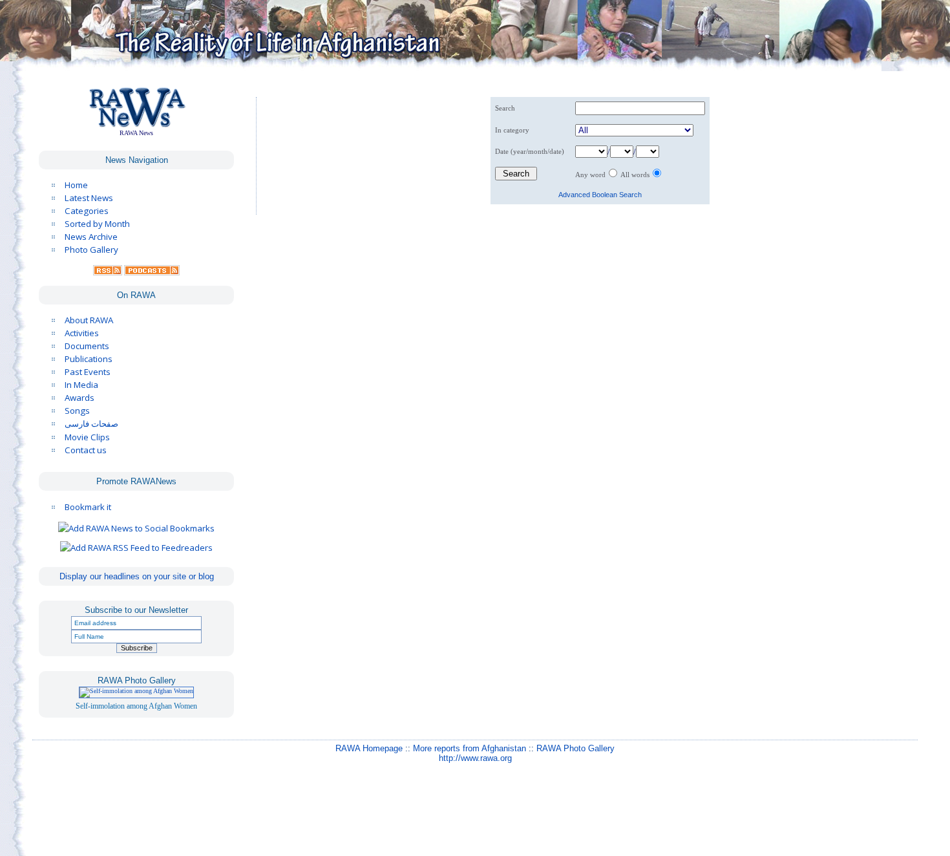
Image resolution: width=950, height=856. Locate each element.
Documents (87, 346)
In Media (81, 385)
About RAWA (89, 320)
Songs (77, 410)
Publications (88, 359)
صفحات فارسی (91, 424)
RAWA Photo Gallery (575, 738)
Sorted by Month (97, 224)
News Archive (91, 236)
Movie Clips (87, 437)
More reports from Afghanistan (469, 738)
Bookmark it (88, 507)
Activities (82, 333)
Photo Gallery (91, 249)
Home (76, 185)
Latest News (89, 198)
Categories (87, 211)
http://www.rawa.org (475, 748)
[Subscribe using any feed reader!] (136, 547)
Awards (79, 397)
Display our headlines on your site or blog (136, 576)
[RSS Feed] (107, 272)
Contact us (86, 450)
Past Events (88, 372)
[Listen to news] (152, 272)
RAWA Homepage (369, 738)
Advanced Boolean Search (600, 194)
